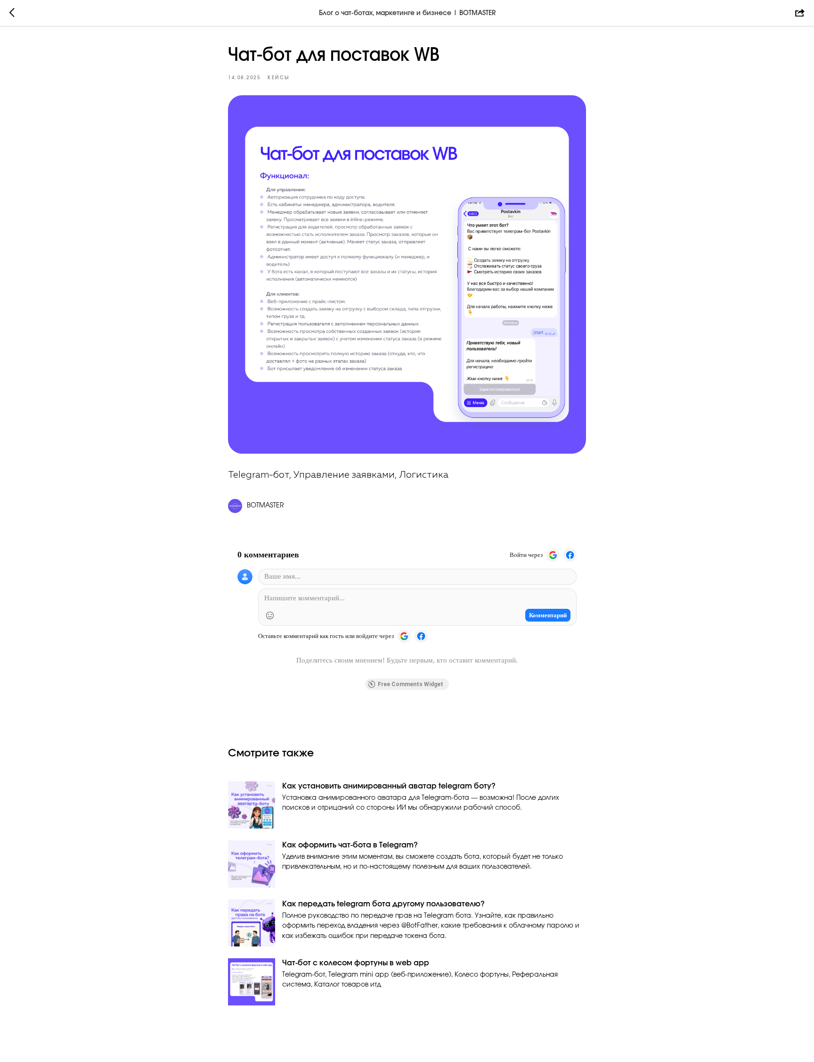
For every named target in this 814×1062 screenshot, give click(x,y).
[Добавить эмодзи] (270, 615)
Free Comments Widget (410, 684)
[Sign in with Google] (553, 555)
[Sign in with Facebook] (570, 555)
